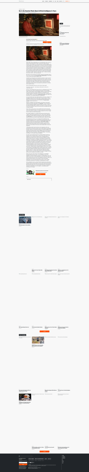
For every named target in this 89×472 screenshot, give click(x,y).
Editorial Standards (31, 458)
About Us (46, 458)
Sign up (23, 464)
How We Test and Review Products (39, 458)
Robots (59, 389)
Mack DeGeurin (61, 45)
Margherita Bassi (62, 34)
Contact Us (49, 458)
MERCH (57, 1)
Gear (55, 1)
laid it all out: (30, 116)
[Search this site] (63, 1)
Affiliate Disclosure (39, 460)
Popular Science (46, 99)
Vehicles (61, 42)
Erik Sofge (20, 12)
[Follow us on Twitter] (66, 1)
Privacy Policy (35, 44)
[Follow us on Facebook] (65, 1)
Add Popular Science (33, 12)
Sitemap (43, 460)
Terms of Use (49, 43)
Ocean (60, 31)
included (27, 100)
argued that (41, 103)
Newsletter (60, 1)
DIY (53, 1)
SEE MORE (44, 331)
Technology (46, 1)
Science (43, 1)
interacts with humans (41, 94)
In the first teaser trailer (44, 120)
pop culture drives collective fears (41, 75)
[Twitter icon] (30, 462)
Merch (63, 461)
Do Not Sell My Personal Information (33, 468)
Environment (50, 1)
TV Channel (30, 460)
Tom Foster (46, 448)
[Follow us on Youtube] (69, 1)
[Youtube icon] (33, 462)
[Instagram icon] (32, 462)
